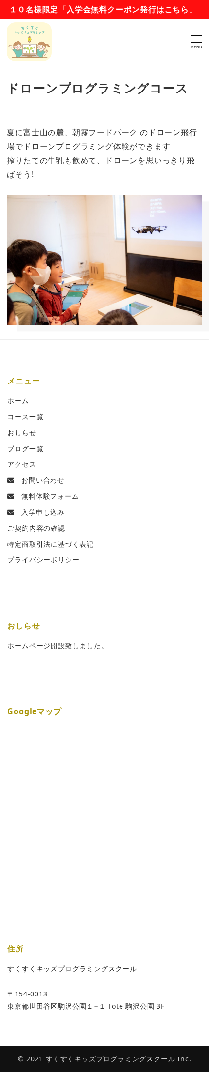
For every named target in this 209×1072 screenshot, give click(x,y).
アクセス (21, 464)
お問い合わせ (39, 480)
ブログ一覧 (25, 448)
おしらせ (21, 432)
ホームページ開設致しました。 (57, 645)
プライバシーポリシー (43, 559)
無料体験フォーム (46, 496)
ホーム (18, 400)
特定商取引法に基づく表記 (50, 544)
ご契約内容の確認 (36, 528)
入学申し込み (39, 512)
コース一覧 (25, 416)
